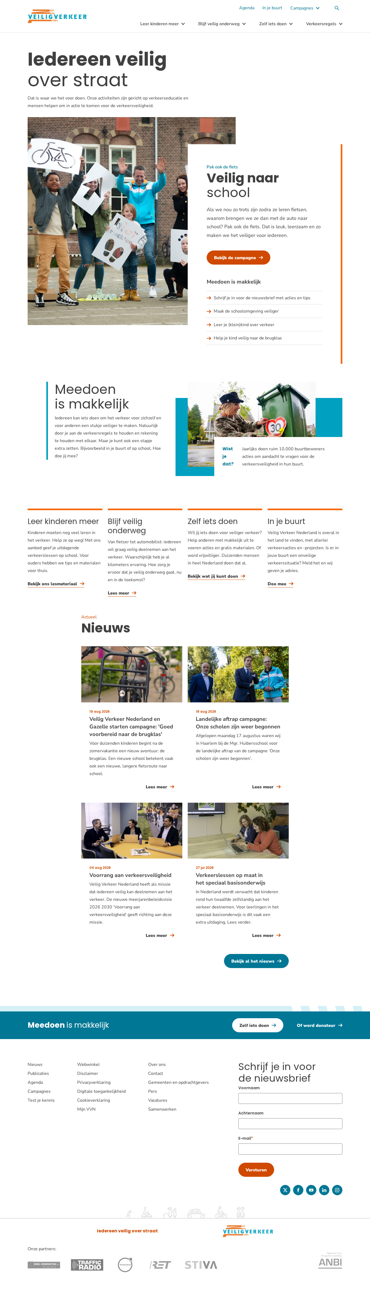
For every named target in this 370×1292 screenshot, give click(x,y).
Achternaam (251, 1113)
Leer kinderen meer (159, 24)
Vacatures (157, 1100)
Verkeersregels (321, 24)
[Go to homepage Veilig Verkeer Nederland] (57, 16)
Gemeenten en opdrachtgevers (178, 1082)
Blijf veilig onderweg (219, 24)
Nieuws (35, 1065)
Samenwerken (162, 1109)
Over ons (157, 1065)
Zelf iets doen (273, 24)
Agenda (246, 8)
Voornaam (249, 1088)
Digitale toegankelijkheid (101, 1091)
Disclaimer (87, 1073)
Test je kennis (41, 1100)
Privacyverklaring (94, 1082)
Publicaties (38, 1073)
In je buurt (272, 8)
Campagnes (301, 8)
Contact (155, 1073)
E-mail (244, 1138)
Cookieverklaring (93, 1100)
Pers (152, 1091)
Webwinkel (88, 1065)
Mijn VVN (86, 1109)
